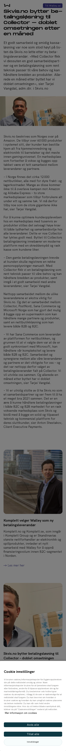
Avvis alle (33, 725)
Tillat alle (33, 734)
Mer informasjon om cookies (21, 712)
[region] (33, 706)
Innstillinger (33, 742)
